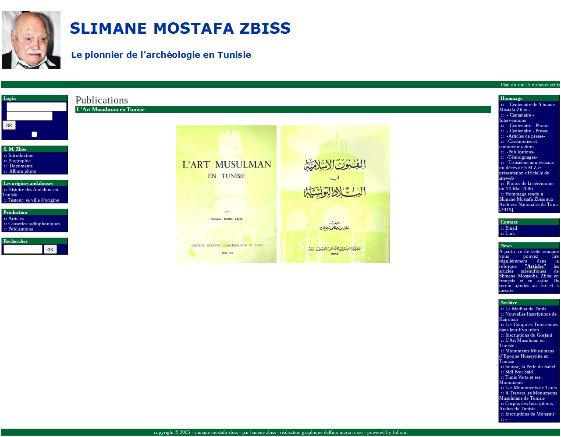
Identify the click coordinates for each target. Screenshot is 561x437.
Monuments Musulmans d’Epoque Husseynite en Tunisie (526, 356)
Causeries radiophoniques (34, 223)
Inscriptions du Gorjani (528, 335)
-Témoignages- (521, 157)
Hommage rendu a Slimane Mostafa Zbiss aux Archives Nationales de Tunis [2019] (528, 201)
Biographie (19, 160)
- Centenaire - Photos (527, 125)
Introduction (21, 155)
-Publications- (520, 151)
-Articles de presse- (525, 136)
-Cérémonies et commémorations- (518, 144)
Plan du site (512, 84)
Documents (20, 165)
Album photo (22, 171)
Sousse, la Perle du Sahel (530, 366)
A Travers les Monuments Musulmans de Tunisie (528, 395)
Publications (20, 228)
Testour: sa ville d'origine (33, 200)
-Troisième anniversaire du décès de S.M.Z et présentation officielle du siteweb (526, 170)
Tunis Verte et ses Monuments (519, 379)
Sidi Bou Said (519, 371)
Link (510, 233)
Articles (16, 218)
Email (511, 228)
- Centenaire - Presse (526, 130)
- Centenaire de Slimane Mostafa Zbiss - (527, 107)
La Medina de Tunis (525, 308)
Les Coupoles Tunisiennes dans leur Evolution (528, 327)
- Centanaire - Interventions (516, 117)
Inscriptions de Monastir (529, 413)
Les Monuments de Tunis (531, 387)
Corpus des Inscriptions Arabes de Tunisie (526, 406)
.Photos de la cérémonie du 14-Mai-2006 (526, 186)
